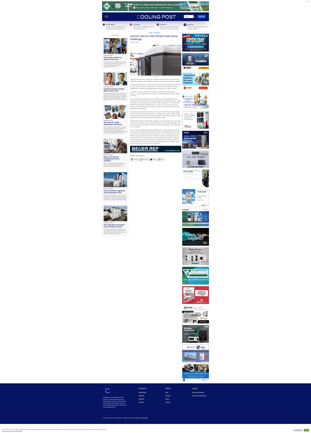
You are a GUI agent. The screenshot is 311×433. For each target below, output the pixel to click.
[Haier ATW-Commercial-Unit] (195, 140)
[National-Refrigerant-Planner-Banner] (155, 6)
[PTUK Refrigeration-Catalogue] (195, 295)
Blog (166, 392)
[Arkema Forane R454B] (195, 198)
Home (150, 32)
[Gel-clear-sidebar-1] (195, 314)
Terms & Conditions (198, 392)
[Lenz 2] (195, 353)
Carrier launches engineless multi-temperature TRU (114, 192)
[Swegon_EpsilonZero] (195, 256)
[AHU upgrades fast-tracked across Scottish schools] (115, 213)
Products (163, 24)
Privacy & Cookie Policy (199, 396)
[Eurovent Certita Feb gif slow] (195, 276)
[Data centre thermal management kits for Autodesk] (115, 146)
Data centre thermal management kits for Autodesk (112, 159)
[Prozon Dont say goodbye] (195, 178)
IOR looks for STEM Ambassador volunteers (113, 123)
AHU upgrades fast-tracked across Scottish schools (114, 226)
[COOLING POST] (195, 334)
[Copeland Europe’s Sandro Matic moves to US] (115, 78)
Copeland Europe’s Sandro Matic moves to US (114, 90)
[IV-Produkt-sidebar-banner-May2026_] (195, 120)
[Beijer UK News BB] (155, 149)
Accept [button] (306, 430)
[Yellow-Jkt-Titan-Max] (195, 62)
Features (190, 24)
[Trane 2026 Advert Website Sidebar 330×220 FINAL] (195, 81)
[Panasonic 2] (195, 217)
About (167, 399)
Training (167, 396)
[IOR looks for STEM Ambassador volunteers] (115, 112)
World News (110, 24)
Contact (167, 402)
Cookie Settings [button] (298, 430)
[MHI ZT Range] (195, 159)
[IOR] (195, 373)
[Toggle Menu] (106, 17)
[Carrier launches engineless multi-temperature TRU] (115, 179)
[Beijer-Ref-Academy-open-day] (195, 43)
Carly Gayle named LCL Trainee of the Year (113, 58)
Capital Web (144, 418)
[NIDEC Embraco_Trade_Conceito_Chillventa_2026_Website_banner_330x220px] (195, 237)
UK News (136, 24)
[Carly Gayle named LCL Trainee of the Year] (115, 46)
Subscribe (202, 16)
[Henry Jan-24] (195, 101)
